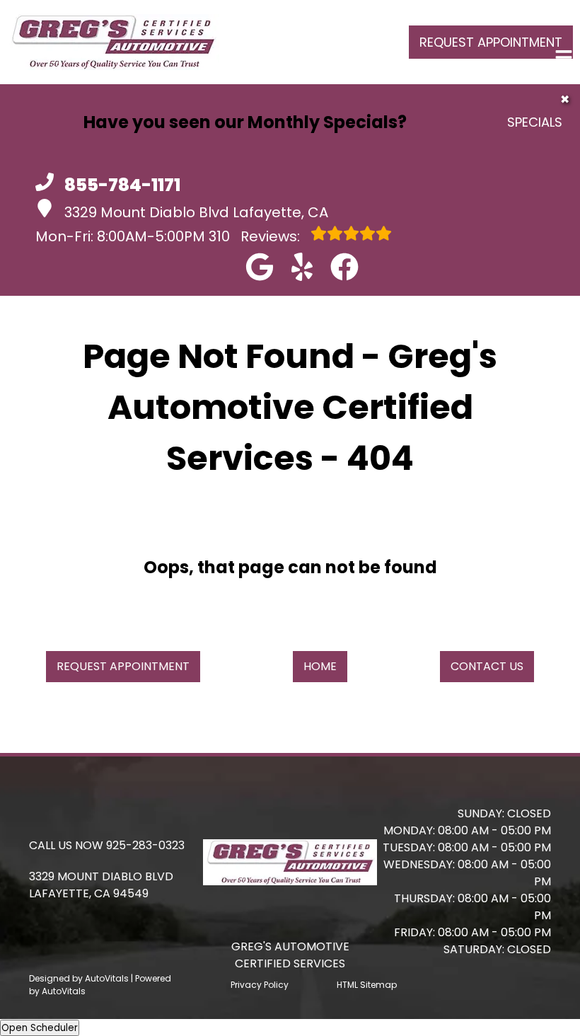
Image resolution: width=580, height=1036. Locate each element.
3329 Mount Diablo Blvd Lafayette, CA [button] (196, 212)
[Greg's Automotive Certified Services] (113, 42)
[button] (259, 267)
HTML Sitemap (367, 985)
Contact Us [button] (487, 666)
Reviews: (256, 236)
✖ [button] (564, 99)
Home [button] (320, 666)
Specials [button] (534, 122)
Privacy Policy (260, 985)
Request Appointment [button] (490, 42)
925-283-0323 (145, 845)
